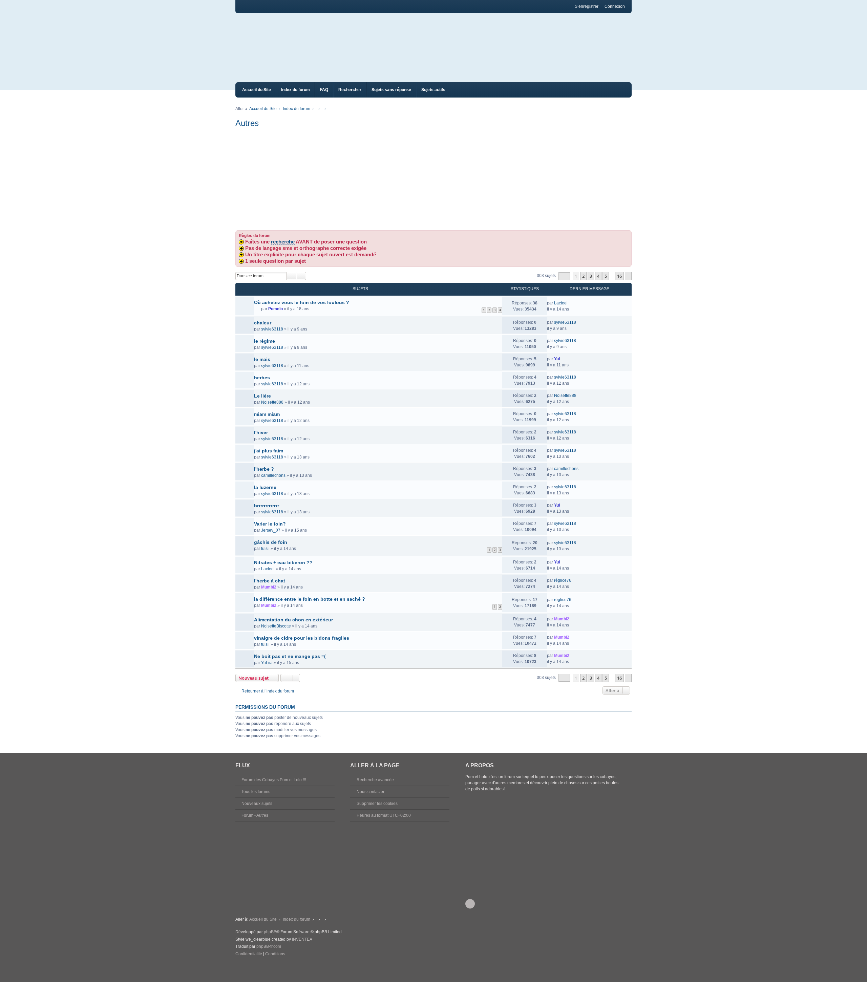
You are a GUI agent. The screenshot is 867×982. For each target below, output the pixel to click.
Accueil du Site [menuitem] (256, 89)
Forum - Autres (254, 815)
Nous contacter (370, 791)
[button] (564, 276)
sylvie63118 (272, 329)
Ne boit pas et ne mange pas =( (290, 656)
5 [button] (606, 276)
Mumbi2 (268, 587)
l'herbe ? (264, 469)
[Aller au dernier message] (571, 303)
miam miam (267, 414)
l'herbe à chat (269, 580)
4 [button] (598, 276)
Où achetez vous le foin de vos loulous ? (301, 302)
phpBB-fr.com (268, 946)
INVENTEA (302, 939)
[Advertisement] (433, 179)
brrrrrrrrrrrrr (266, 505)
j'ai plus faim (268, 450)
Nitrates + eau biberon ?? (283, 562)
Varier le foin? (270, 524)
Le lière (262, 396)
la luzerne (265, 487)
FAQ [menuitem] (324, 89)
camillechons (273, 475)
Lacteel (561, 303)
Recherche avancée (375, 779)
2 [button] (583, 276)
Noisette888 (272, 402)
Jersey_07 (270, 530)
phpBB (270, 932)
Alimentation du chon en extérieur (293, 619)
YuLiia (267, 662)
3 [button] (591, 276)
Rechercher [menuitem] (349, 89)
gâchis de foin (270, 542)
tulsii (265, 548)
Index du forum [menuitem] (295, 89)
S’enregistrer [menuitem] (586, 6)
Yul (557, 359)
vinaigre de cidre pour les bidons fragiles (301, 638)
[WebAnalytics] (248, 961)
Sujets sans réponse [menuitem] (391, 89)
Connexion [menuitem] (615, 6)
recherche (283, 241)
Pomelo (275, 308)
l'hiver (261, 432)
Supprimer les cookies (377, 803)
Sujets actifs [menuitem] (433, 89)
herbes (262, 377)
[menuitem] (248, 954)
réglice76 (562, 580)
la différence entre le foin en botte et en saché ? (309, 599)
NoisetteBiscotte (276, 626)
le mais (262, 359)
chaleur (262, 322)
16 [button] (619, 276)
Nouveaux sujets (256, 803)
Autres (247, 123)
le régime (264, 341)
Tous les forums (255, 791)
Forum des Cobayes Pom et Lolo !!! (273, 779)
